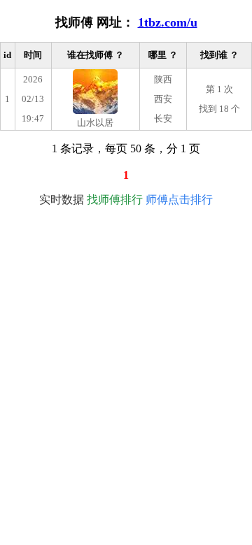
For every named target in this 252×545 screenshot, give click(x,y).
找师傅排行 (115, 199)
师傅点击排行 (179, 199)
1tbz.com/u (167, 22)
